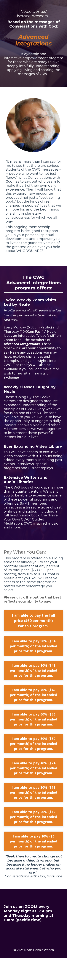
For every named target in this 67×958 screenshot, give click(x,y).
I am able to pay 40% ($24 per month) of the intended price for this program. (33, 768)
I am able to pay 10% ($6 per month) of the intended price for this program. (33, 841)
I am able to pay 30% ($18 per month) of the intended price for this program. (33, 792)
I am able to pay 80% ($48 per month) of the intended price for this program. (33, 670)
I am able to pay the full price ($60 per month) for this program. (33, 620)
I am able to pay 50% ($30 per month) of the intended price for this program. (33, 743)
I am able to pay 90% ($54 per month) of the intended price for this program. (33, 646)
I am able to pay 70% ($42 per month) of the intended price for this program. (33, 695)
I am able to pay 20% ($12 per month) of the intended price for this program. (33, 817)
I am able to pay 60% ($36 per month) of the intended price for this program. (33, 719)
